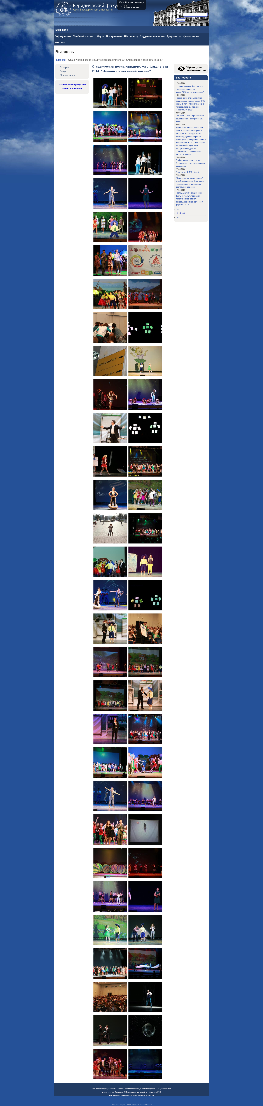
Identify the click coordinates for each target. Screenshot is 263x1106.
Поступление (114, 36)
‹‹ (178, 209)
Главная (61, 59)
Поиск (179, 14)
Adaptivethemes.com (143, 1104)
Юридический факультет (101, 5)
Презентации (67, 75)
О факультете (63, 36)
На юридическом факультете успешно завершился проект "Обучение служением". (190, 88)
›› (178, 217)
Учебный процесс (84, 36)
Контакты (61, 42)
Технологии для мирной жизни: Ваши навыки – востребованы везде (190, 118)
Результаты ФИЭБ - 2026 (187, 172)
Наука (100, 36)
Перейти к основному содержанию (131, 5)
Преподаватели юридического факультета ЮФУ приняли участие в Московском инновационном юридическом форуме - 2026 (189, 198)
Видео (63, 71)
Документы (174, 36)
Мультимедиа (190, 36)
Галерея (64, 67)
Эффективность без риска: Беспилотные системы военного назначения (190, 163)
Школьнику (131, 36)
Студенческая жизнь (152, 36)
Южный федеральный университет (155, 1088)
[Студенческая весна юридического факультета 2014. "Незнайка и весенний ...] (110, 93)
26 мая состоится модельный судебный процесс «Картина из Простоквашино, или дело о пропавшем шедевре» (190, 182)
